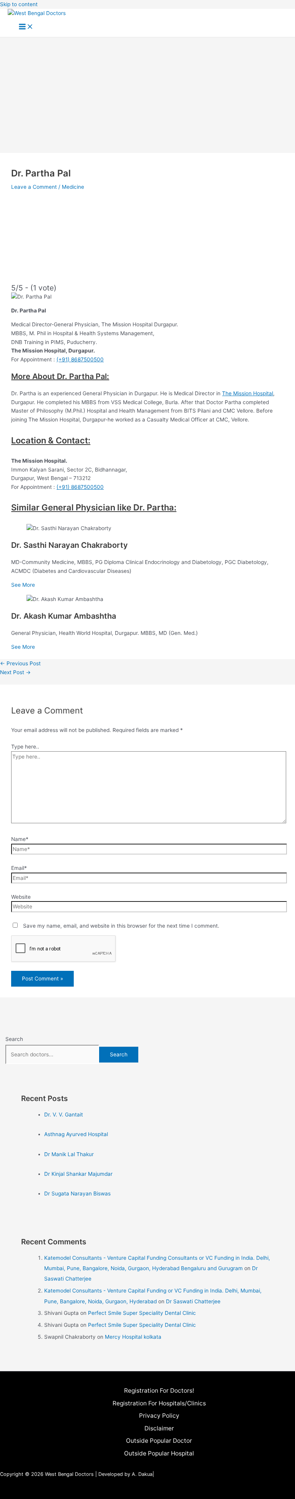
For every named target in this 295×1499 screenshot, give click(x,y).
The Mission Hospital (247, 393)
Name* (19, 839)
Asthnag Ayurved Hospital (76, 1134)
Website (21, 897)
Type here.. (25, 747)
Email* (19, 868)
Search (14, 1039)
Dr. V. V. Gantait (63, 1114)
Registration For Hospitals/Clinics (159, 1403)
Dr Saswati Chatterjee (193, 1301)
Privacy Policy (159, 1415)
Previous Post (20, 663)
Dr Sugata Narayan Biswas (77, 1193)
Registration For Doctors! (159, 1390)
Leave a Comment (34, 187)
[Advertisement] (147, 95)
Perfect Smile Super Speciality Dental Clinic (142, 1313)
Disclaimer (159, 1428)
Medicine (73, 187)
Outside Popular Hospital (159, 1453)
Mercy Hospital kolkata (133, 1337)
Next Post (15, 672)
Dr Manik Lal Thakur (69, 1154)
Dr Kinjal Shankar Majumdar (78, 1174)
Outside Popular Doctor (159, 1440)
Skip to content (19, 4)
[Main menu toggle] (26, 27)
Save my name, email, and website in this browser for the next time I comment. (121, 926)
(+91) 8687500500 (80, 359)
